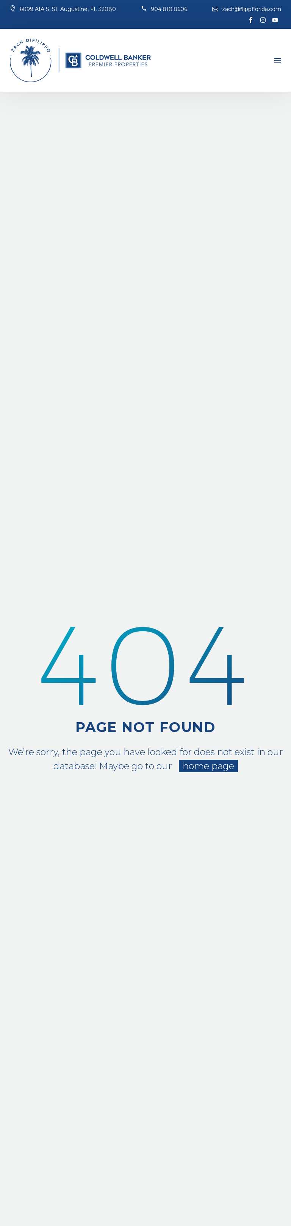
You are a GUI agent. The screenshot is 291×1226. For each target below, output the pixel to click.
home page (208, 765)
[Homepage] (80, 60)
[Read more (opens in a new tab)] (63, 9)
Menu (277, 60)
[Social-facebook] (251, 20)
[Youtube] (275, 20)
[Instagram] (263, 20)
